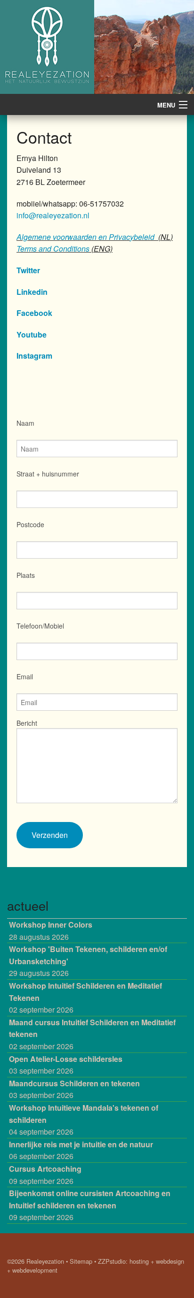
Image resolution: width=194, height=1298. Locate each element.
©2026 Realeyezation (35, 1261)
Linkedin (32, 291)
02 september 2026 (85, 997)
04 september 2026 (83, 1119)
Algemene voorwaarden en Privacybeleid (85, 236)
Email (24, 676)
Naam (25, 423)
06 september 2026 (81, 1150)
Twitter (28, 270)
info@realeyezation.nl (52, 215)
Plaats (25, 575)
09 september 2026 (45, 1174)
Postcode (30, 524)
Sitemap (81, 1261)
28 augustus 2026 (50, 930)
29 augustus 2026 (88, 961)
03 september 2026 (65, 1064)
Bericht (26, 723)
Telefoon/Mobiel (40, 625)
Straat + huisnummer (47, 473)
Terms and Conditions (52, 248)
